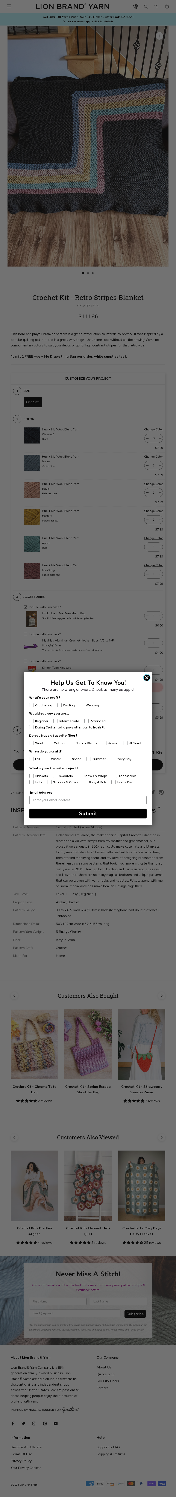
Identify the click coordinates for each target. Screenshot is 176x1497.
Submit (88, 813)
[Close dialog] (146, 677)
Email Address (40, 792)
